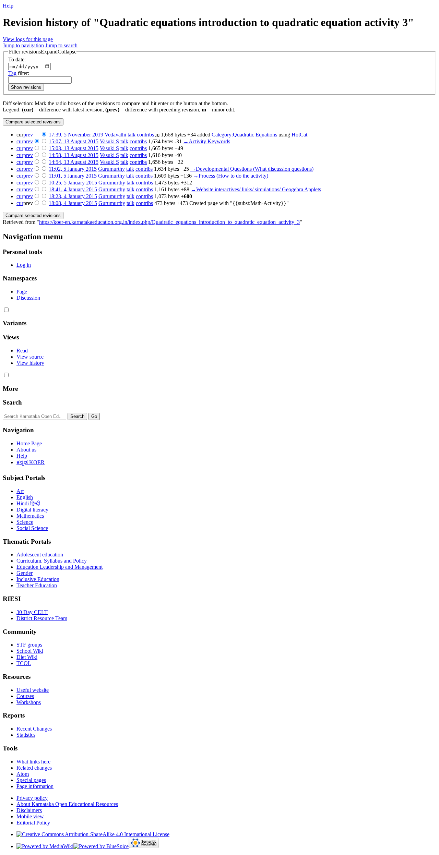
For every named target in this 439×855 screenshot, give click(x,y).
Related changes (34, 768)
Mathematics (30, 516)
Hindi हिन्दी (28, 503)
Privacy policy (32, 798)
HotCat (299, 134)
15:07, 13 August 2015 (73, 141)
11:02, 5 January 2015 (73, 169)
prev (28, 134)
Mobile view (30, 816)
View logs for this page (28, 39)
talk (131, 134)
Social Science (32, 528)
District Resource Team (41, 618)
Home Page (29, 443)
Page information (35, 786)
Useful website (32, 690)
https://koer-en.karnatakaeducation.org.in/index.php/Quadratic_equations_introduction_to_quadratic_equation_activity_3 (169, 222)
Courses (25, 696)
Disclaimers (29, 810)
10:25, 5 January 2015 (73, 182)
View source (30, 357)
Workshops (28, 702)
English (24, 497)
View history (30, 363)
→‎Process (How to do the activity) (230, 176)
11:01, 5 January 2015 (73, 176)
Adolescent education (39, 554)
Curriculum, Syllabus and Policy (51, 561)
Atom (22, 774)
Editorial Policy (33, 823)
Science (24, 522)
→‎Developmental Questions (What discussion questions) (251, 169)
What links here (33, 761)
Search (12, 402)
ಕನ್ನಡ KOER (30, 462)
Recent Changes (34, 729)
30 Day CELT (32, 612)
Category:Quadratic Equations (244, 134)
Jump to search (61, 45)
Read (22, 350)
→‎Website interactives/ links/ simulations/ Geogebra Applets (256, 189)
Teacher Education (36, 585)
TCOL (23, 663)
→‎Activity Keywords (206, 141)
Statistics (25, 735)
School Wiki (29, 651)
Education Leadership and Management (59, 567)
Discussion (28, 298)
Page (21, 291)
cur (19, 141)
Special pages (31, 780)
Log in (23, 265)
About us (26, 450)
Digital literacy (32, 510)
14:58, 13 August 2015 (73, 155)
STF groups (29, 645)
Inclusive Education (37, 579)
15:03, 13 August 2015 (73, 148)
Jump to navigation (23, 45)
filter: (18, 73)
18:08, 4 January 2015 (73, 203)
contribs (145, 134)
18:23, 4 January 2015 (73, 196)
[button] (42, 52)
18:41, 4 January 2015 (73, 189)
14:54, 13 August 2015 (73, 162)
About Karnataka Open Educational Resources (67, 804)
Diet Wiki (26, 657)
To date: (17, 59)
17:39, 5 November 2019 (76, 134)
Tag (12, 73)
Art (20, 491)
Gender (24, 573)
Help (8, 6)
